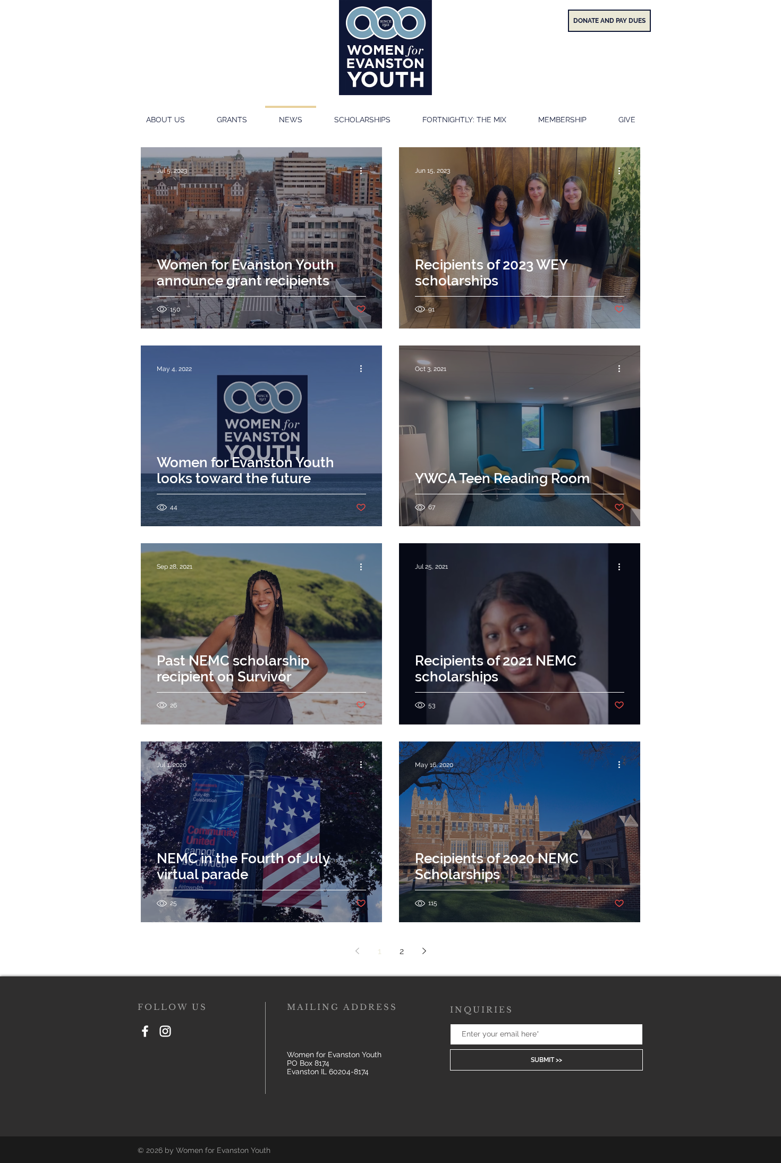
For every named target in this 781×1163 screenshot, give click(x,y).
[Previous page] (357, 950)
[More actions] (364, 170)
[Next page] (424, 950)
